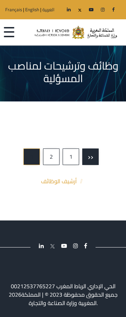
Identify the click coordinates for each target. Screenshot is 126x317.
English (32, 9)
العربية (48, 9)
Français (13, 9)
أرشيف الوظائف (59, 181)
